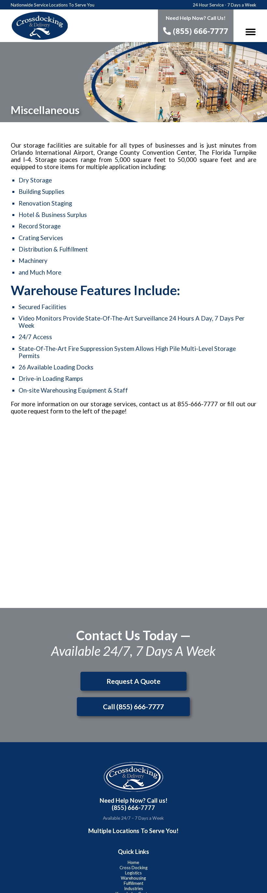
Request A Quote (133, 681)
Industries (133, 888)
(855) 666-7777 (199, 30)
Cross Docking (133, 867)
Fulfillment (133, 883)
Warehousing (133, 878)
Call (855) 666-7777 (133, 706)
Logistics (133, 872)
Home (133, 862)
